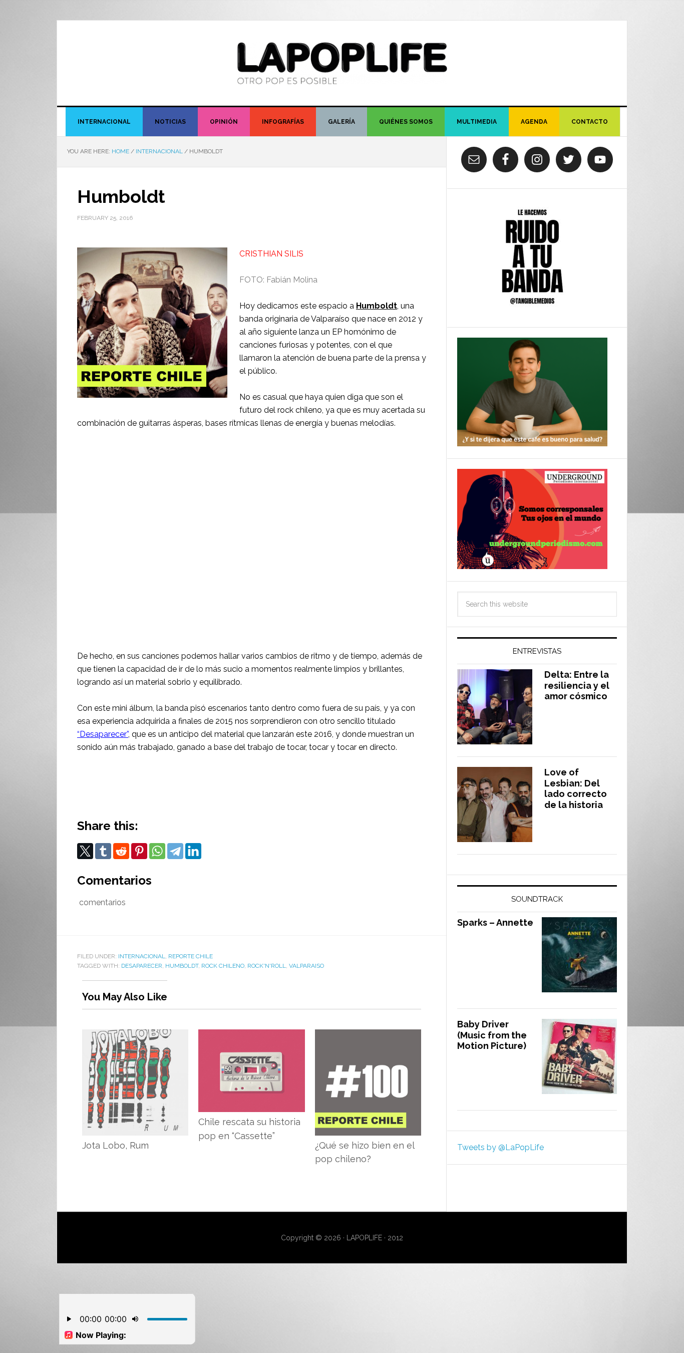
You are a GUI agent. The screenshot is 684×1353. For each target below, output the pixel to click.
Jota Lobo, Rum (115, 1145)
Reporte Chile (190, 956)
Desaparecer (141, 965)
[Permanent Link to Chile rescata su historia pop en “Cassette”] (251, 1035)
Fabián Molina (291, 280)
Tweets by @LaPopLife (500, 1147)
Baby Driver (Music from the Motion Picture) (492, 1035)
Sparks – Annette (495, 922)
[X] (85, 851)
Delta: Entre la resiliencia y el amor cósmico (576, 685)
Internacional (141, 956)
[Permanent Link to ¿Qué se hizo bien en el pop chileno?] (368, 1035)
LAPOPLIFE (342, 63)
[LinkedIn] (193, 851)
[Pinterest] (139, 851)
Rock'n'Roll (266, 965)
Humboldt (376, 306)
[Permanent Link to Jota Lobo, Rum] (135, 1035)
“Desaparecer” (102, 734)
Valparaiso (306, 965)
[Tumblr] (103, 851)
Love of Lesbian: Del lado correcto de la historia (575, 788)
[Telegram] (175, 851)
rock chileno (222, 965)
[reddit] (121, 851)
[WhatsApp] (157, 851)
